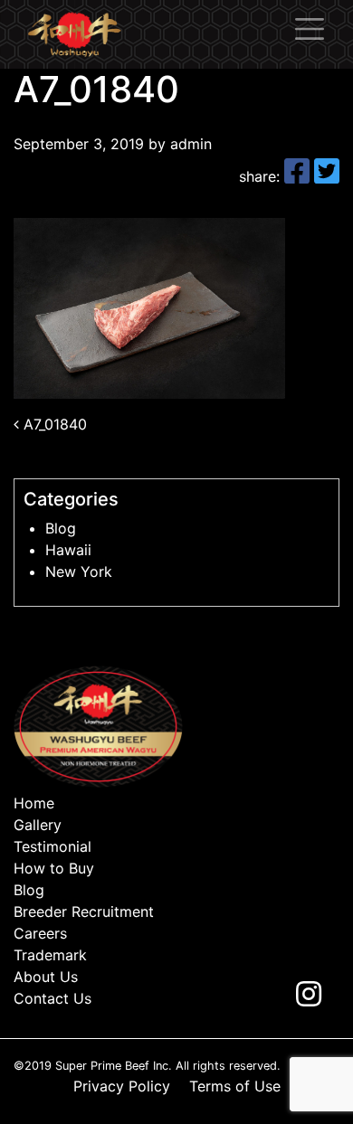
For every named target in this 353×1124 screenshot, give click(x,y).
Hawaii (68, 550)
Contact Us (52, 998)
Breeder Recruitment (84, 911)
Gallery (38, 825)
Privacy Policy (121, 1086)
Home (34, 803)
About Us (46, 977)
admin (189, 144)
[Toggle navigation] (310, 29)
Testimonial (52, 846)
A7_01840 (53, 424)
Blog (60, 528)
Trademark (50, 955)
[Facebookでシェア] (299, 176)
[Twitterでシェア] (326, 176)
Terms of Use (235, 1086)
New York (78, 571)
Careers (40, 933)
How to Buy (54, 868)
